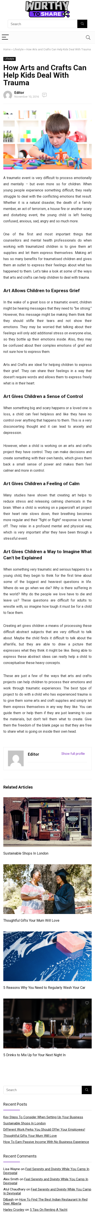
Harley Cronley (13, 1210)
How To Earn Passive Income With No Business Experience (46, 1142)
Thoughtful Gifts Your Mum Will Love (31, 920)
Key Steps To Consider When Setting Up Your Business (43, 1117)
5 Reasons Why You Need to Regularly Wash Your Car (44, 988)
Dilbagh (8, 1199)
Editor (19, 93)
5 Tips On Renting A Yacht (48, 1210)
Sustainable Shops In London (25, 853)
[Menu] (5, 37)
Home (7, 49)
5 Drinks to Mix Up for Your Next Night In (34, 1055)
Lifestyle (18, 49)
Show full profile (73, 754)
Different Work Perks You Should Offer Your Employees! (44, 1129)
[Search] (88, 37)
